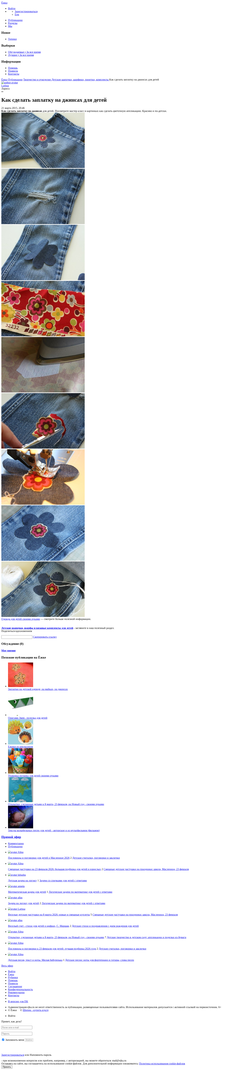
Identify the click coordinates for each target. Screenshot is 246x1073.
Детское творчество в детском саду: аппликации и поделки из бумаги (146, 937)
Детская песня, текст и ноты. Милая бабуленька (35, 960)
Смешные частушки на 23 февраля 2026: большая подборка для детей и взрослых (54, 869)
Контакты (13, 73)
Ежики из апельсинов (20, 746)
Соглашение (15, 986)
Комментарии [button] (16, 843)
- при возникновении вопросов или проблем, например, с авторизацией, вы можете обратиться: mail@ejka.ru (63, 1060)
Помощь (13, 67)
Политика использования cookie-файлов (162, 1063)
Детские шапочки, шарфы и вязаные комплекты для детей (37, 628)
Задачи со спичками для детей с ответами (63, 880)
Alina (20, 852)
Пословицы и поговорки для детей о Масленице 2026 (39, 857)
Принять (7, 1067)
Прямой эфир (11, 837)
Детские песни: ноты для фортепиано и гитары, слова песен (99, 960)
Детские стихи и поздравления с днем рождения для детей (105, 926)
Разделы (12, 23)
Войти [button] (11, 1015)
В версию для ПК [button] (18, 1001)
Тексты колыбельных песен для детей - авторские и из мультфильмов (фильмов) (54, 830)
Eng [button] (17, 14)
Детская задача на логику (22, 880)
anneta (21, 886)
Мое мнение (8, 650)
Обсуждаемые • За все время (24, 52)
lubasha (21, 874)
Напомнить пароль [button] (40, 1054)
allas (19, 897)
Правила (13, 70)
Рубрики (13, 977)
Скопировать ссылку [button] (45, 636)
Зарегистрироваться (12, 1054)
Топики (12, 39)
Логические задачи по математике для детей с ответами (80, 891)
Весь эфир (7, 965)
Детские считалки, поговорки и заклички (96, 857)
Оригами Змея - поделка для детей (27, 717)
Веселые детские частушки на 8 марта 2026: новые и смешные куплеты (49, 914)
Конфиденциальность (20, 989)
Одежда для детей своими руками (20, 619)
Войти (11, 971)
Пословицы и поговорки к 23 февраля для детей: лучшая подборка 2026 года (52, 948)
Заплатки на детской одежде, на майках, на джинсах (38, 689)
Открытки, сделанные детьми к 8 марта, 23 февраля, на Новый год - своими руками (56, 804)
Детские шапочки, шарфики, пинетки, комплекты (80, 79)
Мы (10, 26)
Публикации (15, 20)
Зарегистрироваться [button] (26, 11)
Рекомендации (16, 992)
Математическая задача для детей (27, 891)
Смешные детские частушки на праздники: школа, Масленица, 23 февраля (146, 869)
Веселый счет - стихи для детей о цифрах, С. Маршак (38, 926)
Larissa (21, 908)
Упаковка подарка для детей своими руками (33, 775)
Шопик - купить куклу (36, 1010)
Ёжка (4, 2)
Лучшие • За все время (21, 55)
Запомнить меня (14, 1039)
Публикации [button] (15, 846)
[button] (11, 8)
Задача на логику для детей (23, 903)
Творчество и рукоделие (37, 79)
